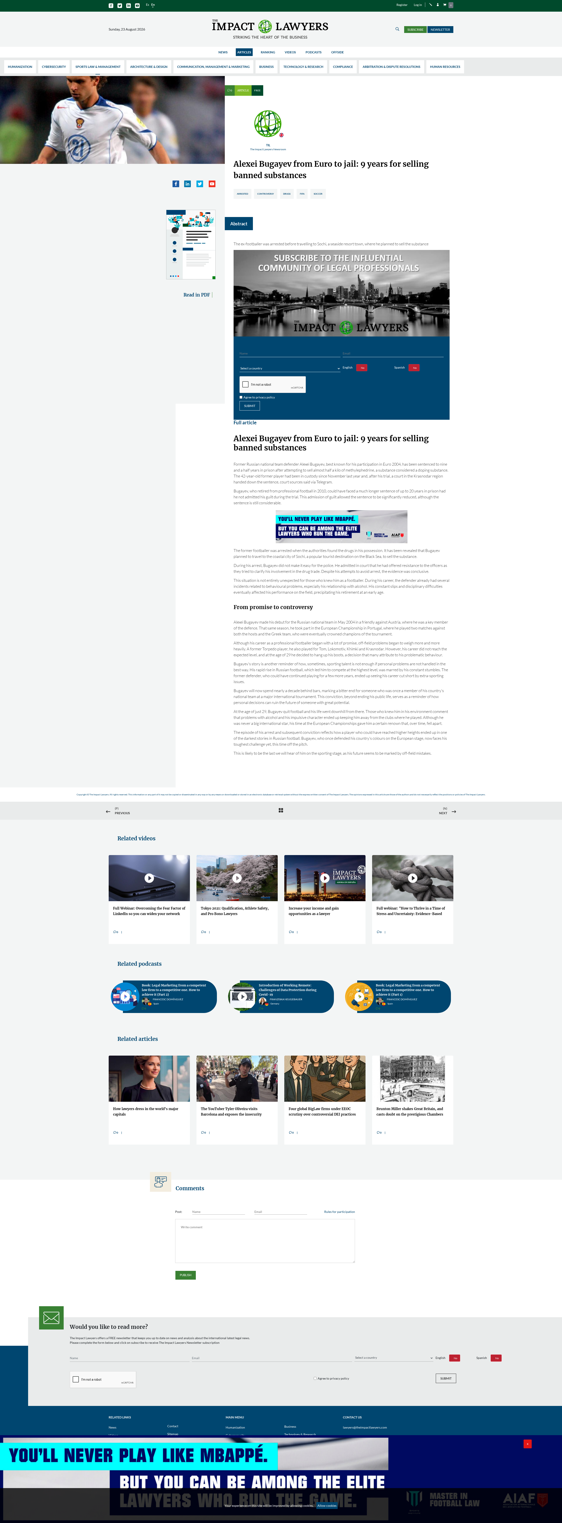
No (362, 367)
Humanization (20, 67)
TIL (268, 147)
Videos (290, 52)
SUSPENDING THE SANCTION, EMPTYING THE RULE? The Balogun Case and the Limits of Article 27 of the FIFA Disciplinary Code (148, 1109)
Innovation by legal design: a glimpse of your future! (290, 987)
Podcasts (314, 52)
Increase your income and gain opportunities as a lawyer (314, 911)
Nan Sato (159, 998)
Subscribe (415, 29)
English (348, 367)
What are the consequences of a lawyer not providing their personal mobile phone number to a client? (235, 1109)
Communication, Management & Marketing (213, 67)
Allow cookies (327, 1505)
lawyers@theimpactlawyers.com (365, 1424)
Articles (244, 52)
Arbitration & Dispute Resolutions (391, 67)
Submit (249, 406)
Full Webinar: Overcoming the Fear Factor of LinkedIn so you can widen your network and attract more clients (149, 912)
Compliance (343, 67)
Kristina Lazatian (282, 998)
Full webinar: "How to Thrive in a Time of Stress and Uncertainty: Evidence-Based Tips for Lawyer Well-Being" (410, 912)
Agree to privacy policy (259, 397)
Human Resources (445, 67)
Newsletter (440, 29)
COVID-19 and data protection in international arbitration (401, 987)
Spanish (399, 367)
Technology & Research (303, 67)
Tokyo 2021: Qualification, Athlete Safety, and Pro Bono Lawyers (235, 911)
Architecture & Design (149, 67)
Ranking (268, 52)
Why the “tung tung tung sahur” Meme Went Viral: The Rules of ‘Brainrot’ (408, 1109)
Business (266, 67)
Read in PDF (197, 295)
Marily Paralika (398, 998)
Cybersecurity (54, 67)
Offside (337, 52)
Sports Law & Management (98, 67)
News (223, 52)
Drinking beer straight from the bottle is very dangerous (321, 1109)
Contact (172, 1423)
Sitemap (172, 1431)
